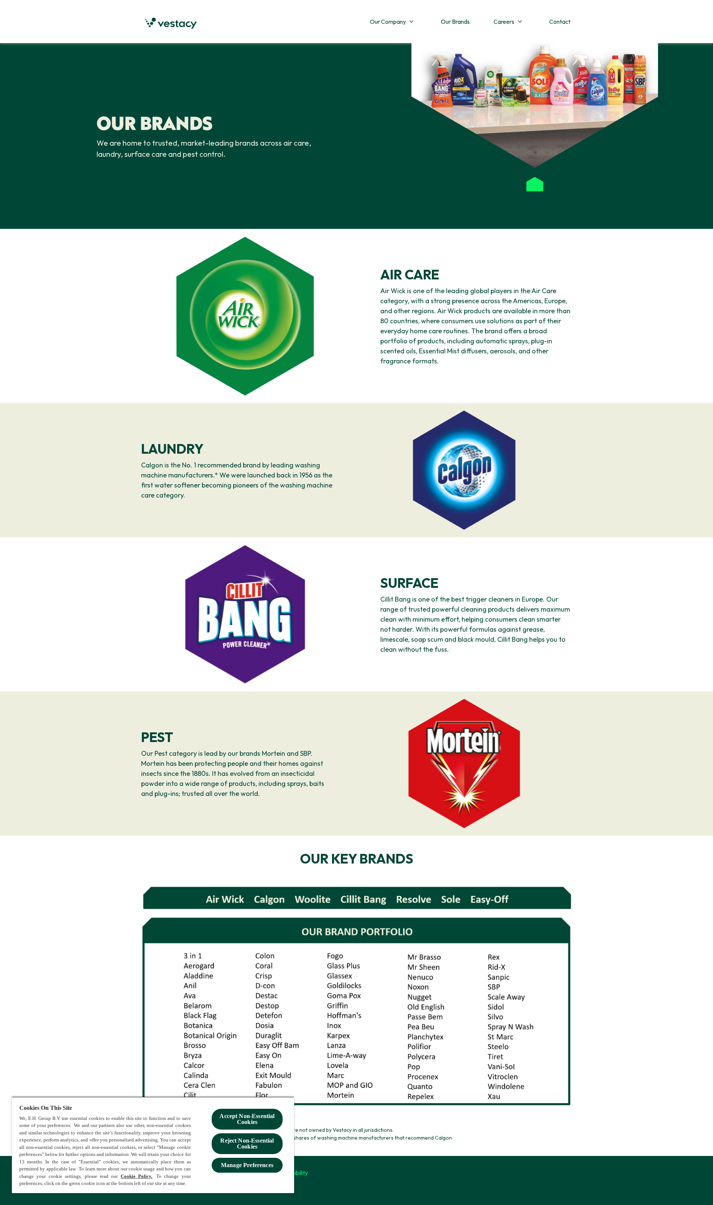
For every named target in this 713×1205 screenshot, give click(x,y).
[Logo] (171, 24)
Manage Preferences (247, 1165)
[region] (153, 1145)
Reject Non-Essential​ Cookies (247, 1143)
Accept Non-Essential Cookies (246, 1119)
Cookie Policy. (136, 1176)
